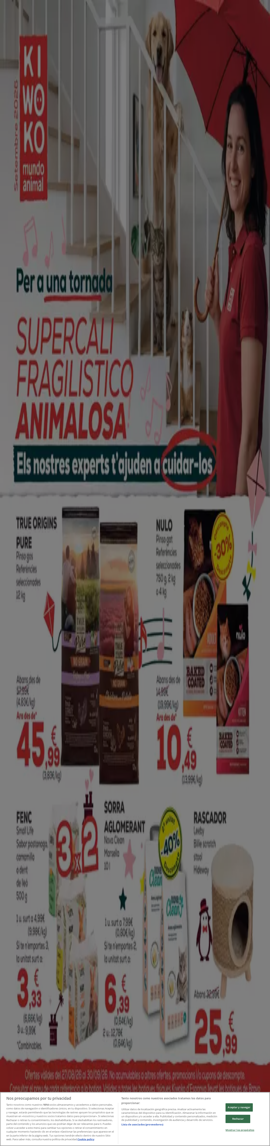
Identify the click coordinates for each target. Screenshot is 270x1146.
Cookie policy (85, 1139)
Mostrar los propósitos (240, 1130)
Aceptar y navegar (239, 1107)
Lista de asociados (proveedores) (142, 1124)
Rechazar (238, 1118)
